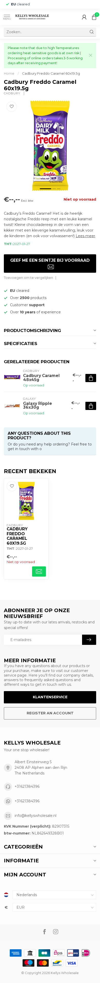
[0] (94, 17)
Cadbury (12, 93)
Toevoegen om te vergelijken (28, 278)
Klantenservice (50, 697)
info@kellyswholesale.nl (35, 815)
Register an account (50, 713)
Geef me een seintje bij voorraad (50, 260)
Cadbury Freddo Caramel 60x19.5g (51, 73)
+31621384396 (27, 786)
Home (9, 73)
